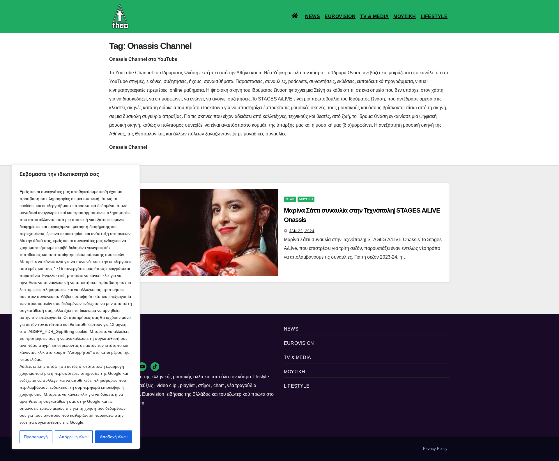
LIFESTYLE (434, 16)
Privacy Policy (435, 448)
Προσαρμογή (36, 436)
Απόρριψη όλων (74, 436)
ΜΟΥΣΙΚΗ (404, 16)
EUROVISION (340, 16)
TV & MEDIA (374, 16)
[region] (76, 307)
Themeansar (209, 448)
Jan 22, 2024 (301, 231)
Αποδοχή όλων (114, 436)
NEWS (312, 16)
